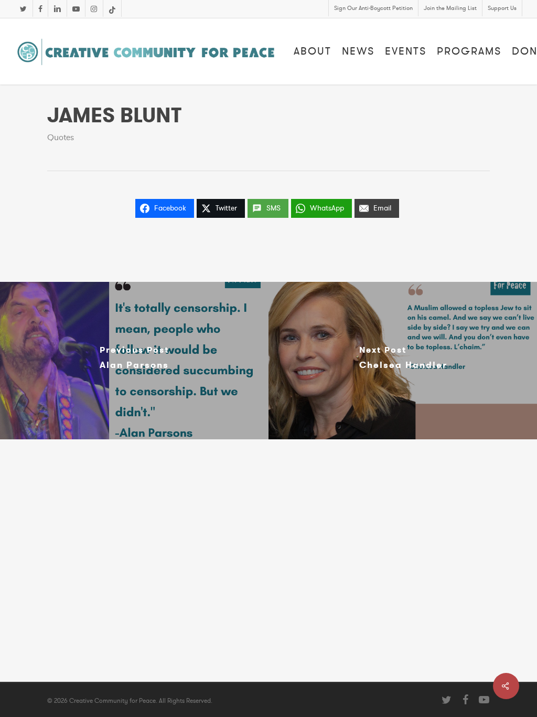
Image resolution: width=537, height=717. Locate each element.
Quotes (60, 137)
